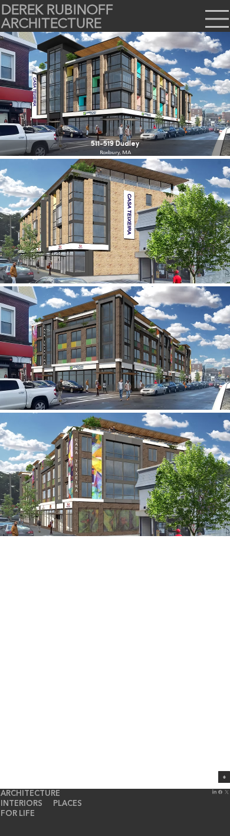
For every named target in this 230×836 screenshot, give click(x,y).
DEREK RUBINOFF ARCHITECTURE (57, 17)
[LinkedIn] (214, 792)
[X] (226, 792)
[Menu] (217, 19)
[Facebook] (220, 792)
